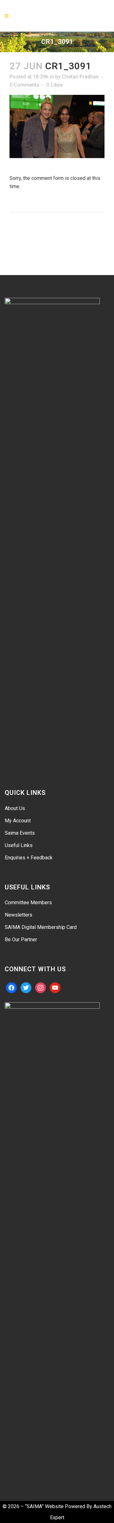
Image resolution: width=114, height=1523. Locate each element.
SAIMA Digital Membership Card (41, 927)
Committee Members (28, 903)
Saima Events (20, 833)
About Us (15, 808)
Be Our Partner (21, 940)
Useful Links (19, 845)
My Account (18, 821)
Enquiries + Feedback (29, 858)
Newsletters (18, 915)
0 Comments (24, 85)
